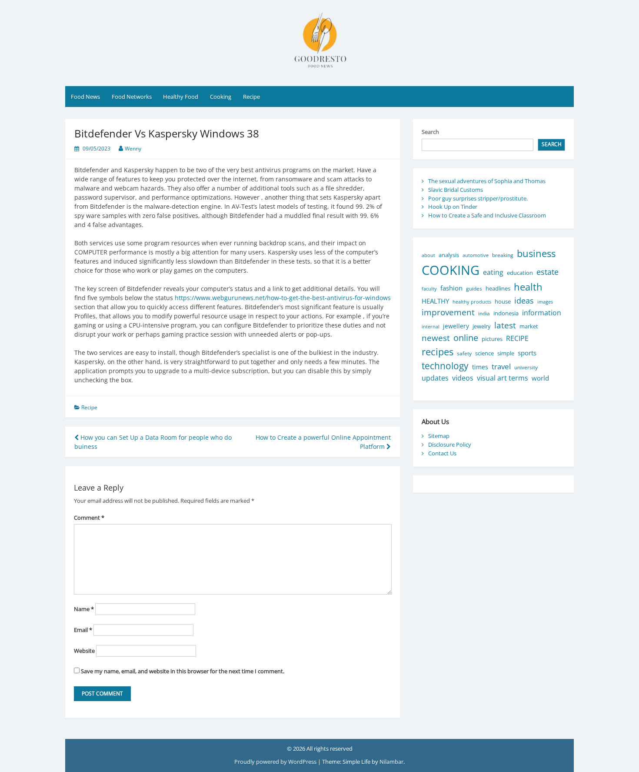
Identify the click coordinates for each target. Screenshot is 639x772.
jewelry (482, 326)
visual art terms (502, 378)
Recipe (251, 96)
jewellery (456, 326)
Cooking (220, 96)
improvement (448, 312)
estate (547, 271)
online (465, 338)
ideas (524, 300)
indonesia (506, 313)
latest (505, 325)
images (545, 301)
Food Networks (132, 96)
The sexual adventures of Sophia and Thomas (487, 181)
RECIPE (517, 338)
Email (83, 630)
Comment (89, 517)
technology (445, 365)
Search (430, 132)
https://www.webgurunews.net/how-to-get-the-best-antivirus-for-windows (283, 298)
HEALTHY (435, 301)
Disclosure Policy (449, 444)
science (484, 353)
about (428, 255)
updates (435, 378)
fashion (451, 288)
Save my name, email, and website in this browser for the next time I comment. (182, 671)
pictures (492, 339)
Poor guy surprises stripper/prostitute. (478, 198)
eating (493, 272)
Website (84, 651)
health (528, 287)
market (528, 326)
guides (474, 288)
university (526, 367)
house (503, 301)
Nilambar (391, 761)
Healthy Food (180, 96)
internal (430, 327)
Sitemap (438, 436)
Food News (85, 96)
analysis (449, 255)
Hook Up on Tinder (452, 207)
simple (505, 353)
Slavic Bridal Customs (455, 190)
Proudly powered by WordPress (276, 761)
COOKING (450, 270)
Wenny (133, 148)
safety (464, 353)
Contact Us (442, 453)
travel (501, 366)
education (520, 273)
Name (84, 609)
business (536, 253)
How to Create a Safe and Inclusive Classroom (487, 215)
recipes (437, 351)
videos (462, 378)
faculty (429, 288)
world (540, 378)
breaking (502, 255)
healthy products (472, 301)
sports (527, 352)
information (541, 312)
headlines (498, 288)
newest (436, 338)
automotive (476, 255)
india (484, 313)
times (480, 367)
